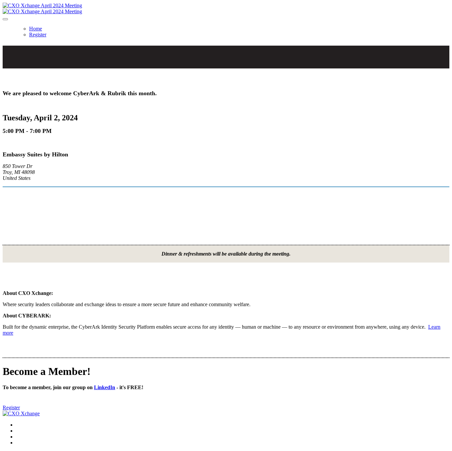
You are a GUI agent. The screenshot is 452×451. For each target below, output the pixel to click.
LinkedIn (104, 387)
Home (35, 28)
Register (37, 34)
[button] (11, 407)
